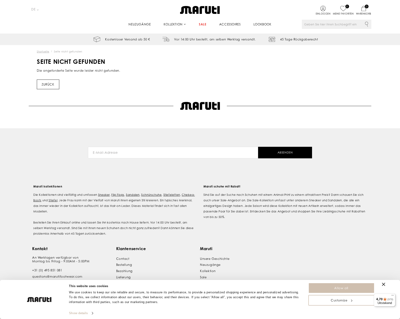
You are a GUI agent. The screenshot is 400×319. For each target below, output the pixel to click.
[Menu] (392, 296)
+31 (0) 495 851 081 (47, 270)
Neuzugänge (139, 24)
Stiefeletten (171, 194)
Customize (339, 300)
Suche (366, 24)
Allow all (341, 288)
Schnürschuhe (151, 194)
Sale (202, 24)
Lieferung (123, 277)
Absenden (285, 152)
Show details (78, 313)
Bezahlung (124, 271)
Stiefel (53, 200)
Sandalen (133, 194)
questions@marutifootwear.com (57, 276)
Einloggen (323, 13)
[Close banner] (383, 284)
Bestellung (124, 265)
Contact (122, 259)
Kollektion (173, 24)
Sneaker (104, 194)
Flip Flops (117, 194)
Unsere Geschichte (214, 259)
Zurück (48, 84)
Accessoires (230, 24)
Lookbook (262, 24)
